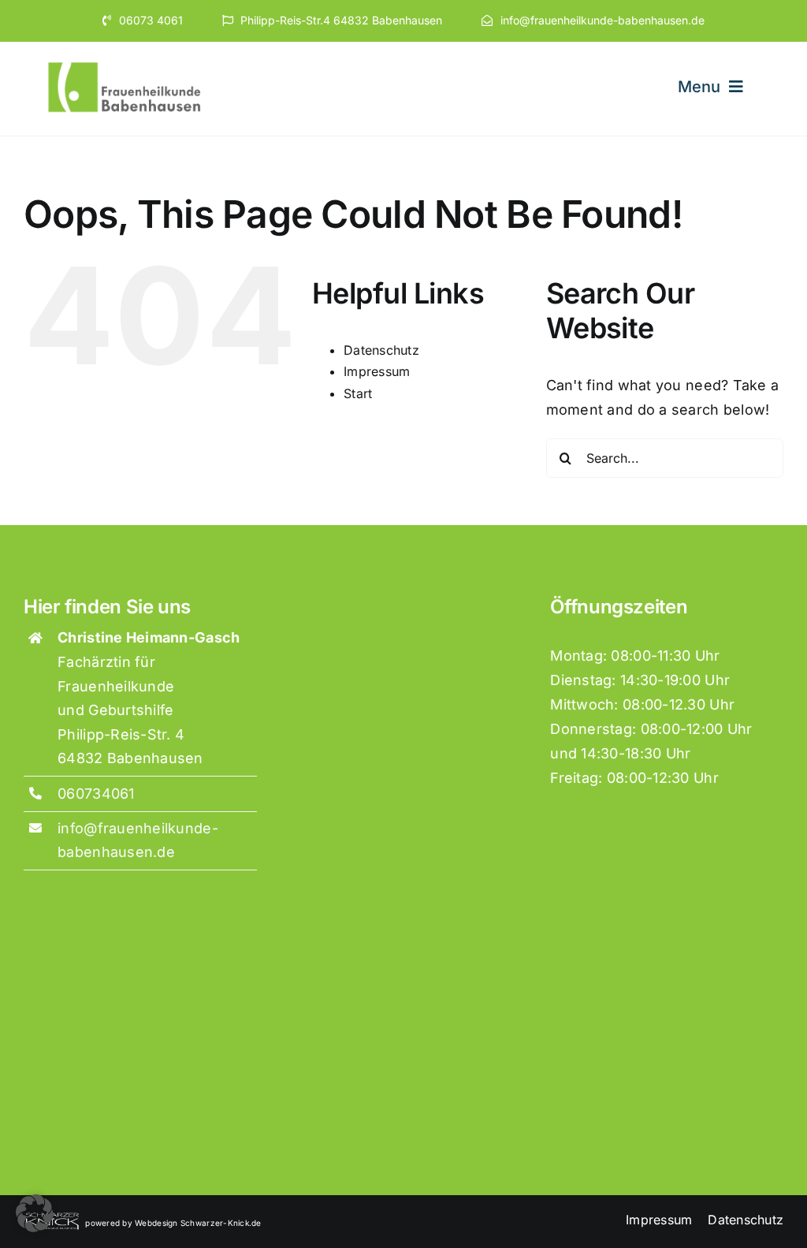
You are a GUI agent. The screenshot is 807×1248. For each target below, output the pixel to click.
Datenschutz (381, 350)
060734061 (96, 793)
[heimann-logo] (125, 63)
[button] (34, 1213)
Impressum (377, 371)
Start (358, 393)
